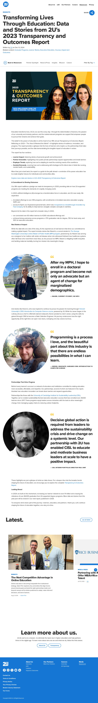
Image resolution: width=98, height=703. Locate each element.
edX (58, 5)
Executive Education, (47, 50)
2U (11, 48)
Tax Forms (6, 691)
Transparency (54, 645)
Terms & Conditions (9, 678)
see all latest (86, 520)
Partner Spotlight (32, 63)
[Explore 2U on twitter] (12, 670)
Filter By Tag (88, 63)
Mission (62, 63)
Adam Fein (23, 595)
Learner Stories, (34, 50)
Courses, (58, 50)
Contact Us (6, 675)
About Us (51, 5)
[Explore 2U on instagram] (8, 670)
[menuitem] (51, 5)
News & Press (45, 63)
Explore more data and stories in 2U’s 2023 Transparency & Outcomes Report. (38, 178)
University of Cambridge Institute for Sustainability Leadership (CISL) (56, 395)
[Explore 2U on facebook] (4, 670)
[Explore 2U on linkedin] (19, 670)
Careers (75, 5)
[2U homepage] (6, 4)
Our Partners (66, 5)
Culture (69, 63)
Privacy (91, 5)
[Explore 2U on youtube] (15, 670)
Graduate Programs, (22, 50)
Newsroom (83, 5)
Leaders (28, 668)
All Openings (65, 666)
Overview (29, 664)
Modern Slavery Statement (11, 688)
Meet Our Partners (49, 664)
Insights (54, 63)
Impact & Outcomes (32, 670)
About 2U (42, 645)
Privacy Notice (7, 681)
